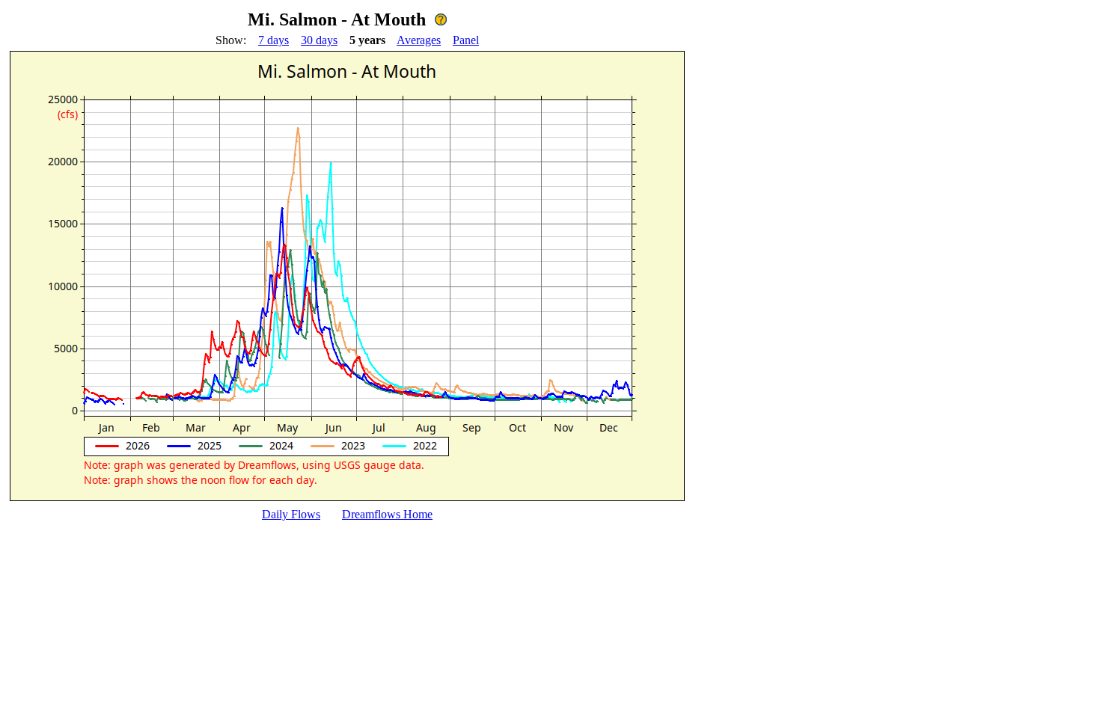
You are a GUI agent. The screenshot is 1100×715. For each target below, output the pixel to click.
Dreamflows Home (387, 514)
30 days (319, 40)
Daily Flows (291, 514)
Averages (419, 40)
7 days (273, 40)
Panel (466, 40)
